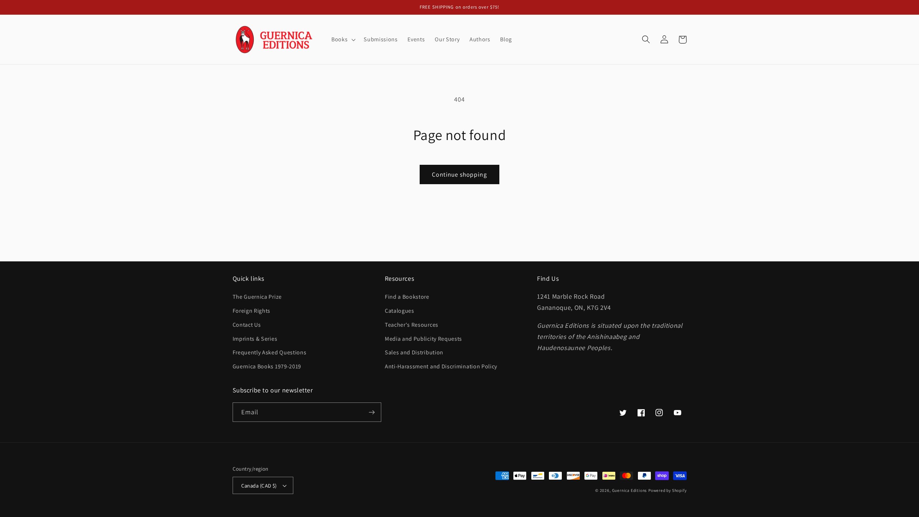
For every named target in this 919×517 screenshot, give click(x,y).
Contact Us (247, 325)
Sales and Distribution (414, 352)
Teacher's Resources (411, 325)
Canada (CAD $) (259, 485)
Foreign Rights (252, 311)
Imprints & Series (255, 339)
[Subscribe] (372, 412)
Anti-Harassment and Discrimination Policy (442, 366)
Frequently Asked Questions (270, 352)
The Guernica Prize (257, 297)
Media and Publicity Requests (423, 339)
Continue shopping (459, 174)
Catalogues (399, 311)
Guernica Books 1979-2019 (267, 366)
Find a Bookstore (407, 297)
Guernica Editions (629, 490)
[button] (342, 39)
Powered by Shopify (667, 490)
